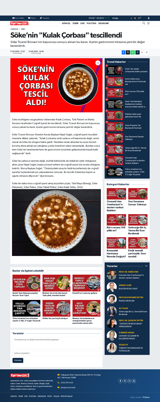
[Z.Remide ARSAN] (112, 335)
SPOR (49, 396)
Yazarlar (45, 18)
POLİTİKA (91, 23)
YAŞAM (56, 396)
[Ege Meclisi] (19, 23)
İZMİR (75, 23)
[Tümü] (146, 266)
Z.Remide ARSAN (126, 333)
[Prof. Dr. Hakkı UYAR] (112, 275)
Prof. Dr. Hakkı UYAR (128, 272)
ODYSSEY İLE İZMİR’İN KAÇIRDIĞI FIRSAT (129, 337)
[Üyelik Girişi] (148, 18)
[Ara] (144, 23)
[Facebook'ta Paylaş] (123, 52)
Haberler (14, 29)
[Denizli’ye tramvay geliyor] (86, 283)
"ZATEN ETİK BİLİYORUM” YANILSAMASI (130, 325)
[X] (125, 381)
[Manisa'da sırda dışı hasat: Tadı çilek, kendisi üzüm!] (56, 283)
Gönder (18, 360)
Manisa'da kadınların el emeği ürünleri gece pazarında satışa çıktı (83, 320)
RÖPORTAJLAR (66, 396)
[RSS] (134, 381)
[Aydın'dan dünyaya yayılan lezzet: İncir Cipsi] (26, 283)
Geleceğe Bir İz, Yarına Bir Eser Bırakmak (133, 313)
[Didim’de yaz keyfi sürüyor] (56, 308)
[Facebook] (120, 381)
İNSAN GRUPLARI (126, 301)
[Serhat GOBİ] (112, 287)
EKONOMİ (103, 23)
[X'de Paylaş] (128, 52)
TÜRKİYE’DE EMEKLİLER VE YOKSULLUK (131, 349)
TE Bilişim (146, 397)
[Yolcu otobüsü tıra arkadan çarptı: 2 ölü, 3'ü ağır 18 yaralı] (26, 308)
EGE (82, 23)
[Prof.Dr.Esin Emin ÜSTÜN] (112, 299)
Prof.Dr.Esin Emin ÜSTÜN (131, 297)
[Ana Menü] (148, 23)
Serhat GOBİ (125, 285)
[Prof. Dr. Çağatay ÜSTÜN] (112, 323)
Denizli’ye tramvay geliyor (85, 293)
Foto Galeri (19, 18)
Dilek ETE (123, 345)
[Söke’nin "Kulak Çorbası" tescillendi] (56, 85)
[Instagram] (129, 381)
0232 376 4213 (67, 383)
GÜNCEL (66, 23)
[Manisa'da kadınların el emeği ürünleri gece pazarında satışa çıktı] (86, 308)
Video (33, 18)
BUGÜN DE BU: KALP (128, 289)
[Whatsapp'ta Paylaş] (132, 52)
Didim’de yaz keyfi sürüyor (55, 318)
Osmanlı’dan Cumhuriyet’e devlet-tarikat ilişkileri (131, 276)
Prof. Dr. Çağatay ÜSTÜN (131, 320)
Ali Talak (123, 308)
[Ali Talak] (112, 311)
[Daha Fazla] (138, 52)
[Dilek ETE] (112, 348)
